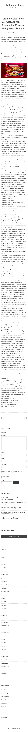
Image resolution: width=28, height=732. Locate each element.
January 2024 (4, 659)
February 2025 (4, 615)
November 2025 (5, 584)
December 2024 (4, 622)
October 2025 (4, 588)
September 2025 (5, 591)
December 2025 (4, 581)
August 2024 (4, 636)
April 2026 (3, 567)
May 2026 (3, 564)
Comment (4, 435)
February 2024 (4, 656)
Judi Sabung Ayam (5, 693)
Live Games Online (5, 696)
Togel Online (4, 710)
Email (3, 458)
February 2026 (4, 574)
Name (3, 452)
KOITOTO (18, 728)
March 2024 (4, 653)
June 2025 (3, 601)
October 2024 (4, 629)
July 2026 (3, 557)
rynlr (15, 32)
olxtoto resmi (4, 717)
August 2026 (4, 554)
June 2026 (3, 561)
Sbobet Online (4, 699)
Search (2, 480)
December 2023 (4, 663)
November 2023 (5, 666)
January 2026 (4, 578)
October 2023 (4, 670)
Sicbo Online (4, 703)
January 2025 (4, 618)
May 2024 (3, 646)
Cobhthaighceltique (14, 5)
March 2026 (4, 571)
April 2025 (3, 608)
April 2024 (3, 649)
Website (3, 464)
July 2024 (3, 639)
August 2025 (4, 595)
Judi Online (3, 689)
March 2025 (4, 612)
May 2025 (3, 605)
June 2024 (3, 642)
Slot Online (7, 413)
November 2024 (5, 625)
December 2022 (4, 673)
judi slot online (13, 141)
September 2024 (5, 632)
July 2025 (3, 598)
